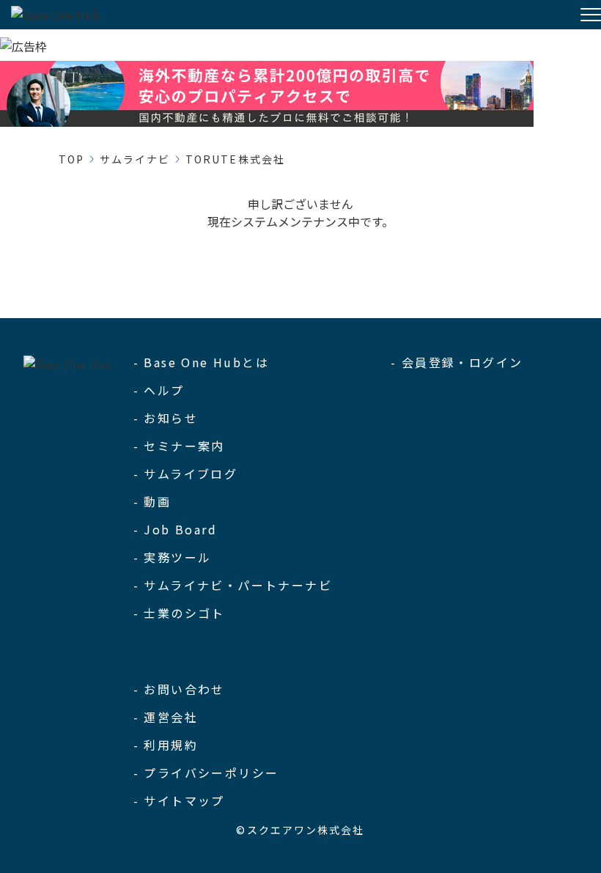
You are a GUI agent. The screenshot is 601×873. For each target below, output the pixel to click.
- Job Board (175, 529)
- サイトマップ (179, 800)
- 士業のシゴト (179, 613)
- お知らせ (165, 418)
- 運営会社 (165, 717)
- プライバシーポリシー (206, 772)
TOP (71, 159)
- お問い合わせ (179, 689)
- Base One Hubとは (201, 362)
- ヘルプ (159, 390)
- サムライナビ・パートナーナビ (232, 585)
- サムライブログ (185, 473)
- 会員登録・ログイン (457, 362)
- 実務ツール (172, 557)
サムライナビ (135, 159)
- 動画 (152, 501)
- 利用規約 (165, 745)
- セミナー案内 (179, 445)
